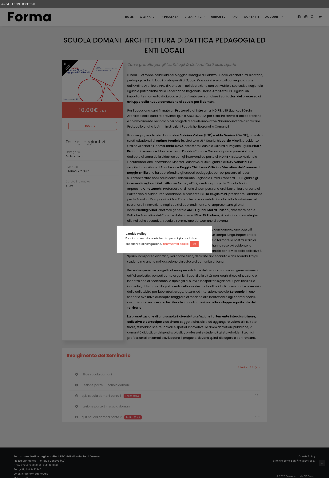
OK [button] (194, 244)
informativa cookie (176, 244)
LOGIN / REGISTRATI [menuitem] (24, 4)
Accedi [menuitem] (5, 4)
